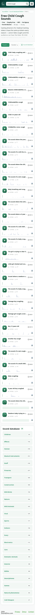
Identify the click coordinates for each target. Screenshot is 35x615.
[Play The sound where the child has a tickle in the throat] (4, 402)
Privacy (17, 612)
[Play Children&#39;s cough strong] (4, 79)
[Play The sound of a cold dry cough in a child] (4, 153)
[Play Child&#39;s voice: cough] (4, 128)
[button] (27, 45)
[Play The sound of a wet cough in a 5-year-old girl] (4, 352)
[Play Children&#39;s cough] (4, 66)
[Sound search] (27, 3)
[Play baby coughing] (4, 377)
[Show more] (32, 36)
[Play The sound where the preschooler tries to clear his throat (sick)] (4, 141)
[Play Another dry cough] (4, 340)
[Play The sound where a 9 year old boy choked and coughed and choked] (4, 215)
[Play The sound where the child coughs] (4, 166)
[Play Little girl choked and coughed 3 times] (4, 265)
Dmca (24, 612)
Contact (31, 612)
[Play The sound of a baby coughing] (4, 240)
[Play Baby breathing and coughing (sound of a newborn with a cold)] (4, 191)
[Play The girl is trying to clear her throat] (4, 253)
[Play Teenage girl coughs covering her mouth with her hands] (4, 315)
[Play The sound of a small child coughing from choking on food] (4, 365)
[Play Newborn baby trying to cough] (4, 415)
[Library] (32, 4)
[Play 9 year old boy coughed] (4, 390)
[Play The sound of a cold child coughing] (4, 228)
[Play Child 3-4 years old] (4, 116)
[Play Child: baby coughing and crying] (4, 54)
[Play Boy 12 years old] (4, 327)
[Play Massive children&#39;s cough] (4, 91)
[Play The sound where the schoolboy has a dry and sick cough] (4, 203)
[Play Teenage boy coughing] (4, 303)
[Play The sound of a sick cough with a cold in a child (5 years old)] (4, 178)
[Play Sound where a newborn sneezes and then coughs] (4, 278)
